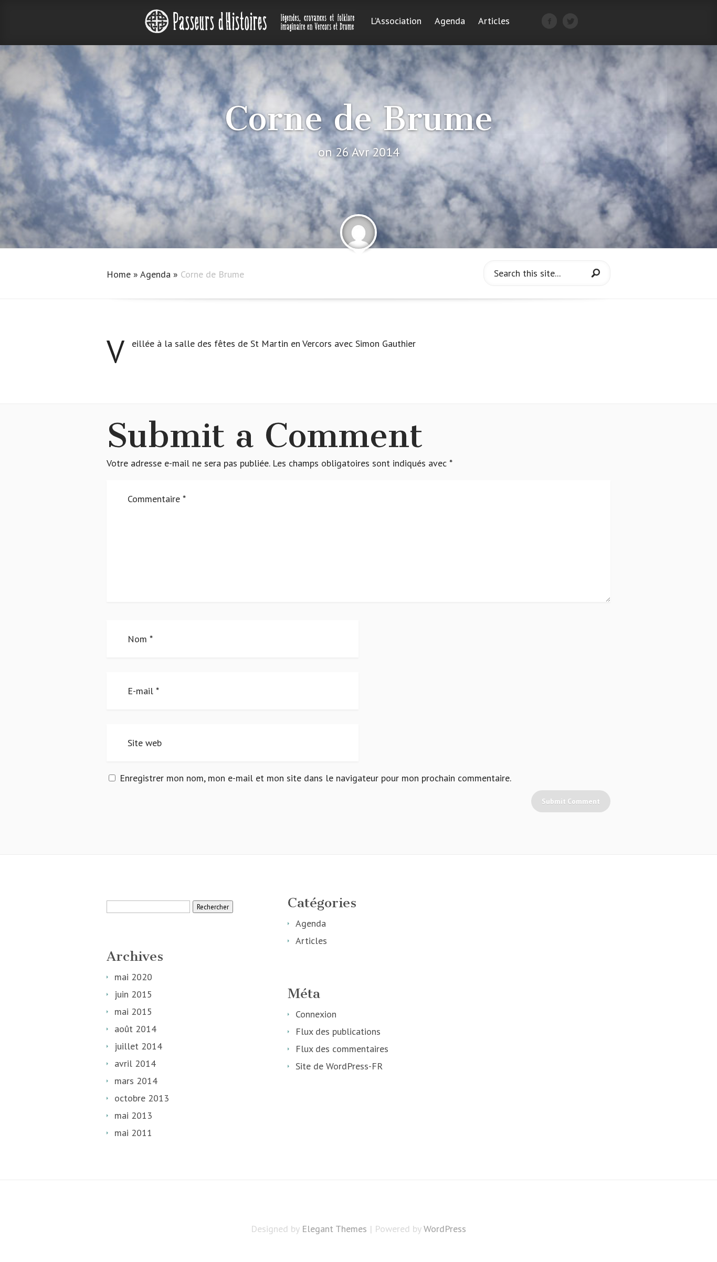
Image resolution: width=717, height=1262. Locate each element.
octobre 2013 (141, 1098)
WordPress (445, 1229)
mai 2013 (133, 1115)
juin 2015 (133, 994)
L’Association (396, 21)
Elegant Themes (334, 1229)
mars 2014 (135, 1081)
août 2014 (135, 1029)
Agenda (450, 21)
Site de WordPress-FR (339, 1066)
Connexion (316, 1014)
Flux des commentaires (342, 1049)
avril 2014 (135, 1063)
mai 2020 (133, 977)
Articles (494, 21)
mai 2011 (133, 1133)
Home (119, 274)
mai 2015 (133, 1011)
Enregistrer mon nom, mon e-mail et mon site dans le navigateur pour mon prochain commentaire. (315, 778)
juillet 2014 (138, 1046)
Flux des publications (338, 1031)
